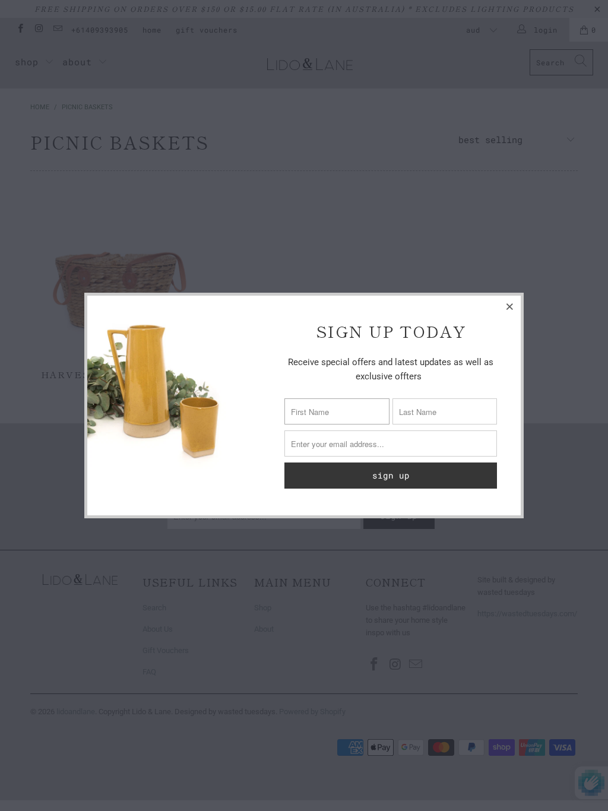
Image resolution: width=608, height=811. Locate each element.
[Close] (510, 306)
